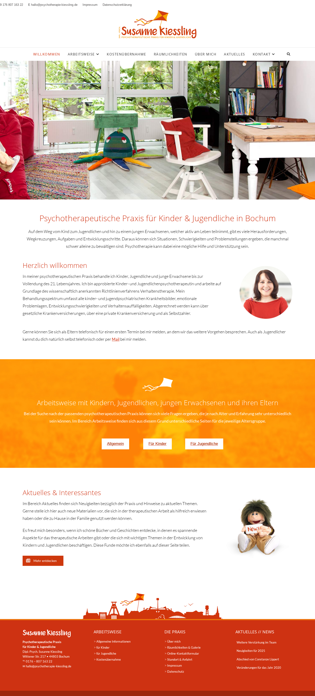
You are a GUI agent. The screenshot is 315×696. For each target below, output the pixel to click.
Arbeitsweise (81, 54)
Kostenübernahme (126, 54)
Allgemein (115, 444)
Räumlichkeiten (170, 54)
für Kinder (103, 647)
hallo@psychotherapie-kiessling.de (48, 666)
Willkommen (46, 54)
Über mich (206, 54)
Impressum (174, 665)
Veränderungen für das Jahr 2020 (259, 667)
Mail (115, 339)
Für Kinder (157, 444)
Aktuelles (234, 54)
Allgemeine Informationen (113, 641)
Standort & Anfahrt (179, 659)
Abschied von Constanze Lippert (258, 659)
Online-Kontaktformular (183, 653)
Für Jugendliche (204, 444)
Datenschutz (175, 671)
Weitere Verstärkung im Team (256, 642)
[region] (157, 130)
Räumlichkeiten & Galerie (184, 647)
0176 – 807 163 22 (39, 661)
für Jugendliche (106, 653)
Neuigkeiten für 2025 (251, 651)
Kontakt (262, 54)
